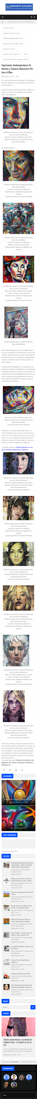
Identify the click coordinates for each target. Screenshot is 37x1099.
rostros (26, 54)
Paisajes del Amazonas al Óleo (20, 973)
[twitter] (10, 770)
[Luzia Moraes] (21, 1077)
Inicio (4, 1095)
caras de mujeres (8, 28)
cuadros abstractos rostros (11, 33)
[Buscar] (34, 17)
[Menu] (2, 17)
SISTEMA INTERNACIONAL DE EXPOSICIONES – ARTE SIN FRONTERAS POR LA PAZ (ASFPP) (22, 865)
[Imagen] (18, 1026)
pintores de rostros (9, 49)
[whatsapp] (16, 770)
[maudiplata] (14, 1085)
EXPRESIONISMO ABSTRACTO (13, 38)
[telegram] (21, 770)
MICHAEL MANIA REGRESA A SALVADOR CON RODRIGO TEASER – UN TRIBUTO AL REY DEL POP (18, 1042)
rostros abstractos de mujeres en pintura (16, 59)
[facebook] (4, 770)
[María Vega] (29, 1077)
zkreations (15, 1062)
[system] (31, 17)
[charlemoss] (6, 1085)
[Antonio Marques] (6, 1077)
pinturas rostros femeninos (11, 54)
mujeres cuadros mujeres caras (13, 43)
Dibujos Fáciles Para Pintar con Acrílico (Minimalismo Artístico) (21, 22)
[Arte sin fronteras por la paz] (14, 1077)
